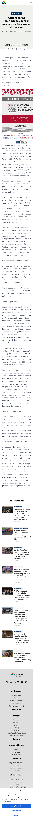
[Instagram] (11, 682)
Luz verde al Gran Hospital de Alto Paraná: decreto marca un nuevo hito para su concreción (21, 638)
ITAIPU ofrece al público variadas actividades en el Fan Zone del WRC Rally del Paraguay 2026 (22, 595)
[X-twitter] (14, 682)
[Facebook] (7, 682)
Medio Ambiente (18, 651)
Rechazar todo (16, 815)
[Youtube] (18, 682)
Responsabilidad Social (21, 528)
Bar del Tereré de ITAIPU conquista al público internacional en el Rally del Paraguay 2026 (22, 554)
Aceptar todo (16, 806)
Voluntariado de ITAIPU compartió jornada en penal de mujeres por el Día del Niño (22, 535)
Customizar (16, 811)
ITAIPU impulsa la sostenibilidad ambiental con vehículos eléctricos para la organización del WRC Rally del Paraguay (21, 617)
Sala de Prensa (16, 13)
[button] (30, 2)
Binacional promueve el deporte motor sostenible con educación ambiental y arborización (22, 657)
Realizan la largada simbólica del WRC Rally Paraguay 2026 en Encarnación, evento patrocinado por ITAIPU (22, 575)
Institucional (18, 506)
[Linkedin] (22, 682)
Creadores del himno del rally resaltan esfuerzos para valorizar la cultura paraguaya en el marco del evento (22, 514)
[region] (16, 803)
